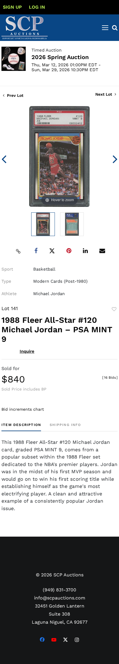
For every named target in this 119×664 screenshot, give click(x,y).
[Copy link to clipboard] (18, 251)
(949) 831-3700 (59, 590)
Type (6, 281)
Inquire (27, 351)
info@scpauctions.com (59, 598)
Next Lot (104, 94)
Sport (7, 269)
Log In (37, 7)
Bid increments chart (22, 409)
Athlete (9, 293)
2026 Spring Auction (60, 57)
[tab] (21, 427)
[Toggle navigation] (105, 27)
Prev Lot (14, 95)
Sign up (12, 7)
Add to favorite (114, 309)
